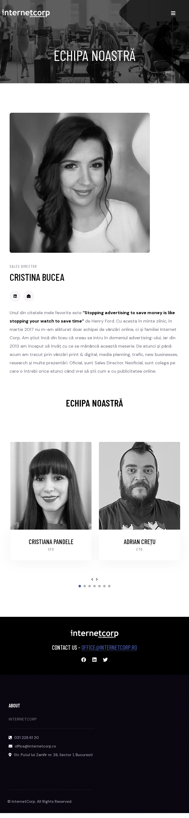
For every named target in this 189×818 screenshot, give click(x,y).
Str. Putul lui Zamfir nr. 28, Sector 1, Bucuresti (53, 754)
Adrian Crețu (139, 541)
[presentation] (92, 579)
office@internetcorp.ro (109, 647)
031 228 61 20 (26, 737)
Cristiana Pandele (50, 541)
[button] (80, 586)
